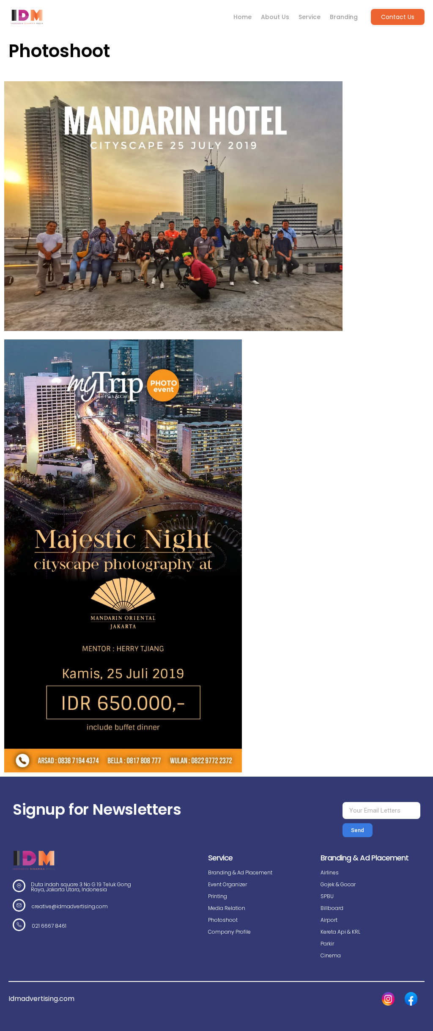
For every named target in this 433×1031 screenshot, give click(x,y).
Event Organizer (227, 884)
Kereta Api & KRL (340, 931)
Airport (329, 919)
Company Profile (229, 931)
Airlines (330, 872)
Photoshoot (223, 919)
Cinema (331, 955)
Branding (344, 17)
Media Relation (226, 908)
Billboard (332, 908)
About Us (275, 17)
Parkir (327, 943)
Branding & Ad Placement (240, 872)
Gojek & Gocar (338, 884)
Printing (217, 896)
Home (242, 17)
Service (310, 17)
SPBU (327, 896)
